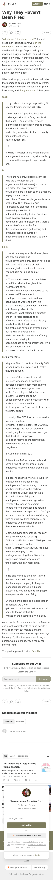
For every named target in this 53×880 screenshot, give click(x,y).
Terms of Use (39, 685)
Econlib (36, 651)
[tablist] (14, 721)
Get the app (39, 867)
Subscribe (37, 4)
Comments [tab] (8, 721)
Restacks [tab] (20, 721)
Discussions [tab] (23, 756)
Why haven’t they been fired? (19, 39)
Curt (4, 97)
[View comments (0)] (11, 32)
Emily (5, 246)
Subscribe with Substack (28, 835)
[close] (45, 789)
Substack (13, 874)
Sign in (47, 4)
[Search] (48, 756)
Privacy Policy (31, 847)
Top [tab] (5, 756)
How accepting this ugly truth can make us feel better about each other (19, 772)
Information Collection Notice (28, 688)
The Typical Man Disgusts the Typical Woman (19, 765)
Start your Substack (19, 867)
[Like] (5, 32)
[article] (26, 772)
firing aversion (27, 90)
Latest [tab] (12, 756)
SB (3, 357)
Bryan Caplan (15, 23)
